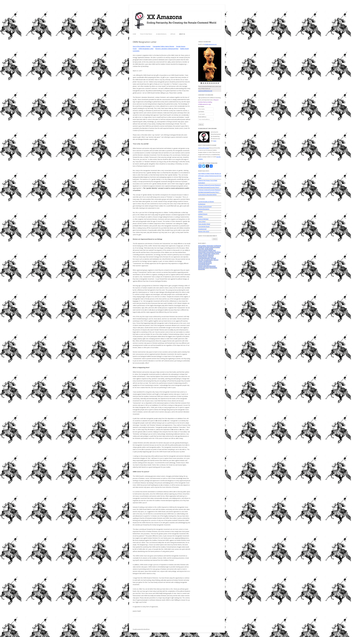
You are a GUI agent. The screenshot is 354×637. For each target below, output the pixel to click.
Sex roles (200, 259)
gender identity (209, 248)
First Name (202, 106)
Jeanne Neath (202, 252)
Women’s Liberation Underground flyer (166, 48)
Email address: (202, 117)
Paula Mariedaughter (204, 258)
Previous (200, 64)
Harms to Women (203, 250)
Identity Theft (212, 250)
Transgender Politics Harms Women (163, 46)
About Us (182, 34)
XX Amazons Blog (161, 34)
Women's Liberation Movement (207, 266)
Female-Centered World (204, 206)
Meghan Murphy (202, 256)
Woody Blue (201, 269)
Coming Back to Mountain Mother (207, 194)
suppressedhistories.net (205, 91)
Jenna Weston (210, 252)
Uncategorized (202, 229)
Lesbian (200, 211)
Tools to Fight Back (146, 34)
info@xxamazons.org (210, 44)
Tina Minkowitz (207, 261)
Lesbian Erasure (202, 214)
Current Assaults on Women (206, 201)
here (214, 141)
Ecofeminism (201, 204)
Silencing (215, 259)
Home (134, 34)
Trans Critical (201, 221)
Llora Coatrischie (203, 255)
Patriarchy (211, 256)
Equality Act (201, 247)
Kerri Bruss (217, 252)
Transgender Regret (203, 226)
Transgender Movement (205, 263)
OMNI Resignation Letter (146, 48)
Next (219, 64)
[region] (209, 64)
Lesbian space (215, 253)
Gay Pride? (201, 248)
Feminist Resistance (203, 209)
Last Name (202, 111)
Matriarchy (211, 255)
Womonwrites (213, 267)
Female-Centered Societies (212, 247)
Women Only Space (203, 231)
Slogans (200, 216)
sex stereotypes (208, 259)
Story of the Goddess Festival (141, 46)
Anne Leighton (202, 245)
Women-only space (203, 267)
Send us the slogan (203, 148)
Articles (172, 34)
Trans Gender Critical (204, 224)
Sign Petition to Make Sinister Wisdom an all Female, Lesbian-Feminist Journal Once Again (209, 176)
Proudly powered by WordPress (141, 629)
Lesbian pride (207, 253)
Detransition (210, 245)
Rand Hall (213, 258)
